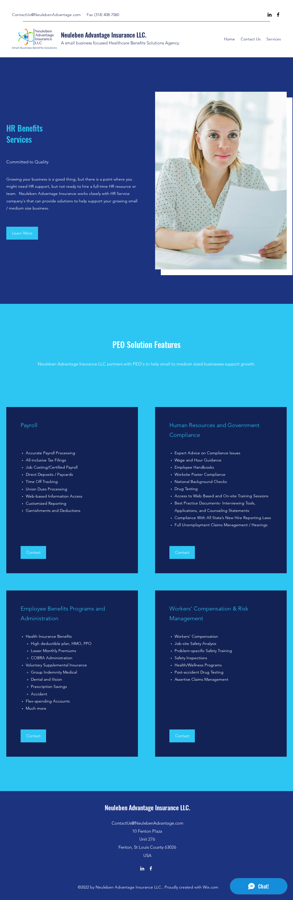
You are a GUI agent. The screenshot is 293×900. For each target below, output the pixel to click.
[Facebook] (278, 14)
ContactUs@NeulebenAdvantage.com (46, 14)
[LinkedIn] (269, 14)
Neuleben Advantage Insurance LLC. (103, 34)
